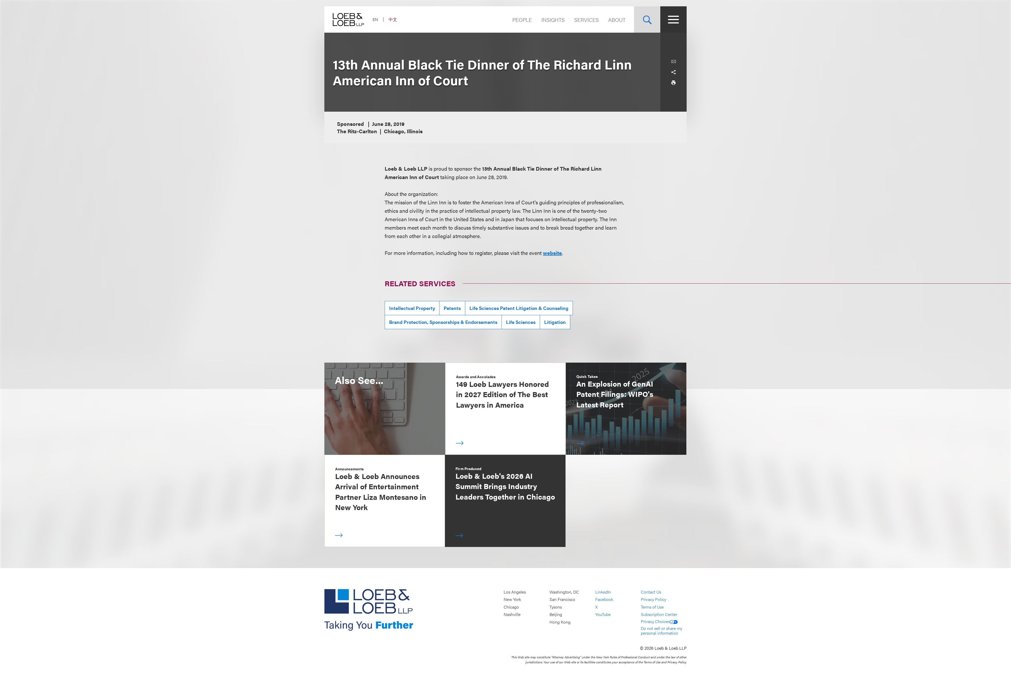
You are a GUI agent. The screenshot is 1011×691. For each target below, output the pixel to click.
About (617, 19)
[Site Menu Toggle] (673, 19)
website (552, 252)
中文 (393, 19)
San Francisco (562, 599)
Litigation (555, 322)
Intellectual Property (412, 308)
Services (586, 19)
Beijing (555, 614)
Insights (553, 19)
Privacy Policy (653, 599)
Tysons (555, 607)
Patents (452, 308)
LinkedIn (603, 592)
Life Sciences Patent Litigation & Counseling (518, 308)
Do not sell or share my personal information (661, 630)
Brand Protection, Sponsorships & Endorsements (443, 322)
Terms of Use (652, 607)
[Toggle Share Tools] (673, 72)
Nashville (512, 614)
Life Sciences (521, 322)
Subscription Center (659, 614)
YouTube (603, 614)
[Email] (673, 61)
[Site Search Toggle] (647, 19)
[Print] (673, 82)
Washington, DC (564, 592)
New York (512, 599)
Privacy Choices (655, 621)
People (522, 19)
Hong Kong (560, 622)
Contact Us (651, 592)
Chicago (511, 607)
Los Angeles (515, 592)
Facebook (604, 599)
